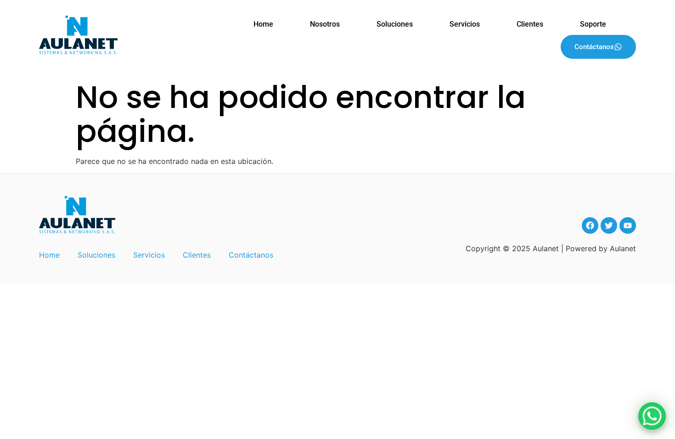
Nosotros (325, 24)
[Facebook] (590, 225)
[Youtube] (627, 225)
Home (263, 24)
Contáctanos (594, 47)
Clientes (530, 24)
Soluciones (395, 24)
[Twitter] (609, 225)
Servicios (465, 24)
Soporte (593, 24)
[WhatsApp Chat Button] (652, 416)
